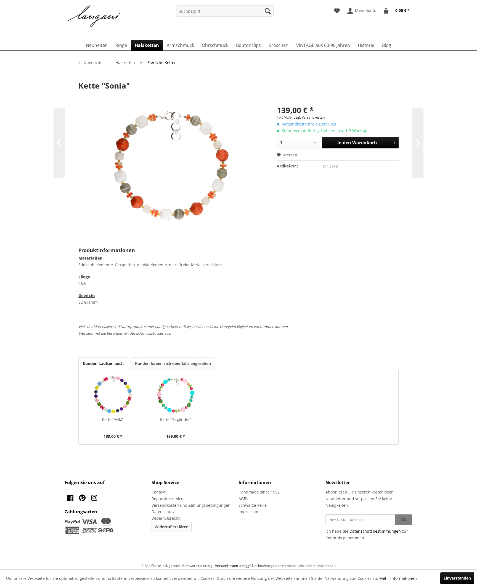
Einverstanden (457, 578)
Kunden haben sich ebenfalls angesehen (173, 363)
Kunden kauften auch (103, 363)
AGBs (243, 498)
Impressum (249, 511)
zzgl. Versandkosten (309, 117)
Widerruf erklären (172, 526)
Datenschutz (163, 511)
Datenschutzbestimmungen (375, 531)
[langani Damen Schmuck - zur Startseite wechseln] (94, 17)
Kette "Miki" (113, 419)
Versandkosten (226, 565)
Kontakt (159, 492)
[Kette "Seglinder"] (176, 394)
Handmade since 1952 (259, 492)
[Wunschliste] (337, 11)
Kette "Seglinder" (176, 419)
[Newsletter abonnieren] (403, 519)
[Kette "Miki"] (113, 394)
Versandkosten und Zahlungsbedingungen (191, 505)
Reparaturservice (167, 498)
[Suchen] (268, 11)
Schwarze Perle (253, 505)
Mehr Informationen (398, 578)
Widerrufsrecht (166, 518)
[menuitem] (225, 11)
